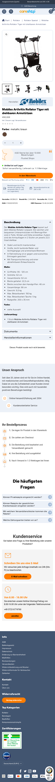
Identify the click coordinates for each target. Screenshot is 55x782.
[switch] (49, 778)
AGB (4, 642)
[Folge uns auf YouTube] (34, 771)
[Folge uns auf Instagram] (29, 771)
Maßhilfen (6, 658)
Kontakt (5, 685)
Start (7, 20)
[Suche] (11, 11)
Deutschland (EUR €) (11, 763)
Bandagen (6, 716)
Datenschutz (7, 651)
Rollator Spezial (31, 20)
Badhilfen (6, 719)
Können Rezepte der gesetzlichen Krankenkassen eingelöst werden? (19, 504)
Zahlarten (6, 673)
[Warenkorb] (51, 11)
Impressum (6, 648)
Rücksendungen (8, 661)
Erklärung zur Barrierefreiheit (13, 655)
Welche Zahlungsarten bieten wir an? (20, 520)
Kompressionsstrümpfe (11, 722)
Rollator (16, 20)
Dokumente (11, 331)
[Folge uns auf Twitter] (25, 771)
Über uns (5, 688)
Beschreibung (12, 222)
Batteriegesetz (8, 645)
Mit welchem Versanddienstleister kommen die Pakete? (25, 512)
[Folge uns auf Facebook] (20, 771)
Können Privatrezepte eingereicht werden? (22, 497)
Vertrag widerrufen (14, 700)
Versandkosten (8, 664)
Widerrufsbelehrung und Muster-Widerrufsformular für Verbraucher (16, 668)
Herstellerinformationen (18, 337)
